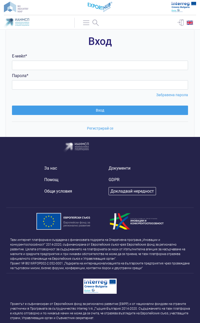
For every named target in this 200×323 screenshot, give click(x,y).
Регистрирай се (100, 128)
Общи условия (58, 191)
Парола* (20, 75)
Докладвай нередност (132, 191)
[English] (190, 22)
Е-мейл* (19, 56)
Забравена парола (172, 95)
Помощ (51, 179)
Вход (100, 110)
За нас (50, 168)
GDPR (114, 179)
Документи (119, 168)
